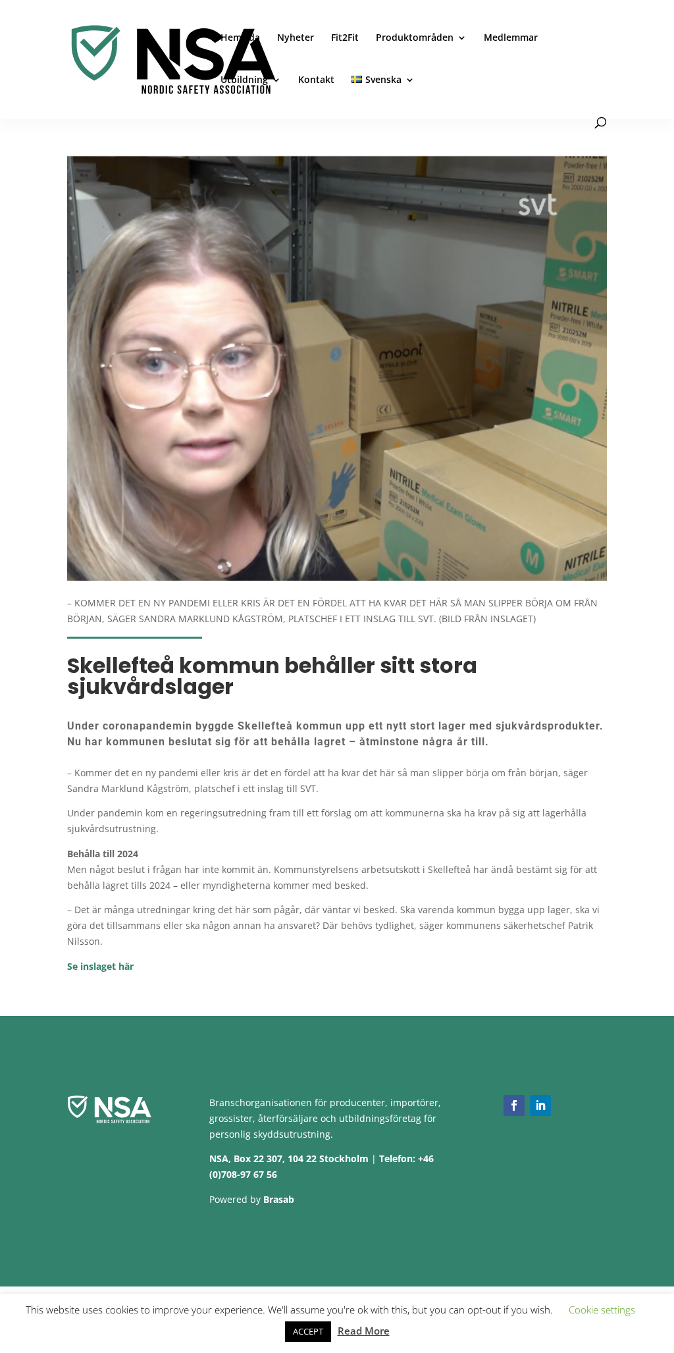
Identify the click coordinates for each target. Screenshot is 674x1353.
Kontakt (316, 80)
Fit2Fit (345, 38)
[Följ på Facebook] (514, 1105)
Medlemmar (511, 38)
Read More (364, 1330)
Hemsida (240, 38)
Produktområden (415, 38)
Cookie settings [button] (602, 1309)
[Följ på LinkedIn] (540, 1105)
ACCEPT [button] (308, 1331)
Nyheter (295, 38)
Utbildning (244, 80)
